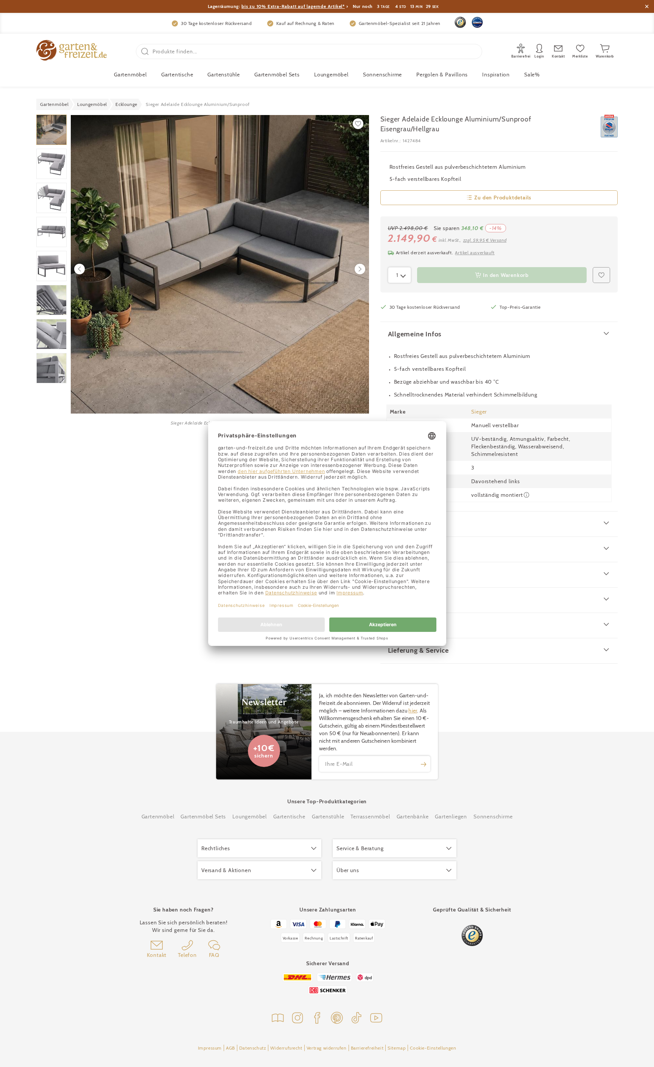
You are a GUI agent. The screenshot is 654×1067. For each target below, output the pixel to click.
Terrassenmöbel (370, 816)
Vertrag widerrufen (327, 1048)
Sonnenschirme (382, 74)
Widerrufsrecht (286, 1048)
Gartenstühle (223, 74)
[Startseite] (71, 51)
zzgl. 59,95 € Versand (485, 240)
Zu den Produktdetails (502, 197)
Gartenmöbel (158, 816)
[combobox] (399, 275)
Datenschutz (252, 1048)
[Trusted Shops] (460, 22)
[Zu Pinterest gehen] (337, 1019)
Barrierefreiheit (367, 1048)
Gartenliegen (451, 816)
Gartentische (177, 74)
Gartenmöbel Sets (277, 74)
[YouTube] (376, 1019)
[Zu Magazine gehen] (278, 1019)
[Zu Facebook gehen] (317, 1019)
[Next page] (360, 269)
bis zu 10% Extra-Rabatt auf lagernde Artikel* (293, 6)
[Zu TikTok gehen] (356, 1019)
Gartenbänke (413, 816)
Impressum (210, 1048)
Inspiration (496, 74)
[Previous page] (79, 269)
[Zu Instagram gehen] (297, 1019)
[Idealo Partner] (477, 22)
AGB (230, 1048)
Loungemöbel (331, 74)
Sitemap (397, 1048)
